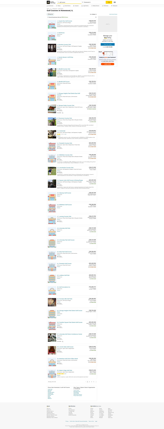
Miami (109, 408)
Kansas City (101, 412)
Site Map (70, 412)
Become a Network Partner (52, 415)
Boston (91, 412)
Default (93, 14)
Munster (49, 391)
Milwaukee (110, 409)
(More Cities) (98, 406)
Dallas (91, 416)
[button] (115, 2)
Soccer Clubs (76, 393)
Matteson (50, 398)
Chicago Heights (51, 392)
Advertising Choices (50, 413)
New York (110, 411)
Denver (91, 417)
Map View (51, 14)
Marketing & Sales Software (52, 417)
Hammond (50, 390)
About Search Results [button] (113, 14)
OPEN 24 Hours (64, 17)
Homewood (55, 8)
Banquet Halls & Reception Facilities (75, 119)
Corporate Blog (49, 412)
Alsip (49, 396)
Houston (100, 409)
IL (50, 8)
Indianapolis (101, 411)
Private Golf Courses (67, 83)
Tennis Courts (76, 390)
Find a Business (72, 409)
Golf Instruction (74, 96)
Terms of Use (91, 421)
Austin (91, 409)
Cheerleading (76, 392)
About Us (48, 408)
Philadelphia (110, 415)
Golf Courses (59, 22)
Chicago (92, 415)
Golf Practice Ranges (67, 22)
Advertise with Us (50, 411)
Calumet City (50, 393)
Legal (96, 421)
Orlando (109, 413)
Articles (70, 408)
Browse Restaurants (72, 415)
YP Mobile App (71, 411)
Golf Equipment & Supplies (76, 46)
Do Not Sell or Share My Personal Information (78, 421)
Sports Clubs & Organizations (68, 107)
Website (58, 24)
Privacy (67, 421)
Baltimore (92, 411)
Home (48, 8)
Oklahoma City (111, 412)
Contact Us (49, 409)
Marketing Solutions (50, 416)
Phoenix (109, 416)
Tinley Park (50, 389)
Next (95, 382)
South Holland (50, 394)
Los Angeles (101, 415)
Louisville (101, 416)
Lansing (49, 395)
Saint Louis (110, 417)
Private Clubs (65, 70)
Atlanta (91, 408)
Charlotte (92, 413)
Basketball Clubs (77, 391)
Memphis (101, 417)
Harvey (49, 397)
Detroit (100, 408)
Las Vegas (101, 413)
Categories (71, 413)
